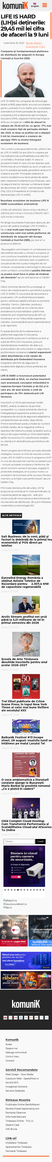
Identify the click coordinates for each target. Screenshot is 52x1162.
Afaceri (38, 43)
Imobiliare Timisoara (16, 1143)
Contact (10, 1060)
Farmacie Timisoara (16, 1151)
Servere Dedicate (15, 1091)
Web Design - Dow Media (19, 1074)
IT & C (42, 46)
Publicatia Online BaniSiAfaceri (23, 1104)
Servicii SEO (12, 1082)
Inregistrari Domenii (16, 1086)
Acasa (9, 1044)
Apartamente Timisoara (18, 1147)
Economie (32, 46)
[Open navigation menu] (44, 5)
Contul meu (12, 1056)
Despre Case (12, 1125)
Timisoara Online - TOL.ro (19, 1121)
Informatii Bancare (16, 1117)
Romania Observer (16, 1112)
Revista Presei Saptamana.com (22, 1108)
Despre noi (11, 1048)
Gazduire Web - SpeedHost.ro (22, 1078)
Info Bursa (11, 1129)
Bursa (29, 43)
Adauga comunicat (16, 1052)
